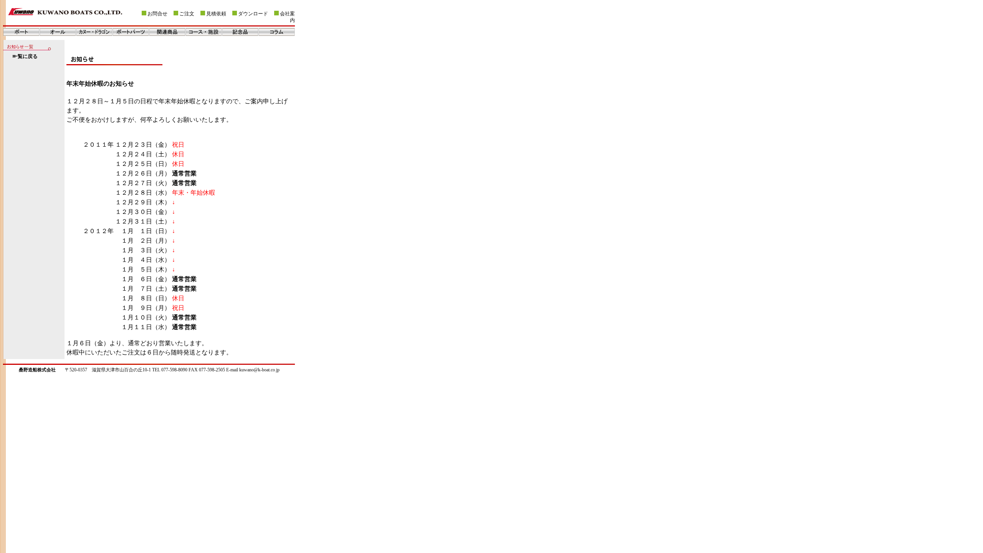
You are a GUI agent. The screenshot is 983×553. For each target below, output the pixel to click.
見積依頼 (216, 14)
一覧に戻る (25, 56)
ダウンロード (253, 14)
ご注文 (186, 14)
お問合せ (157, 14)
